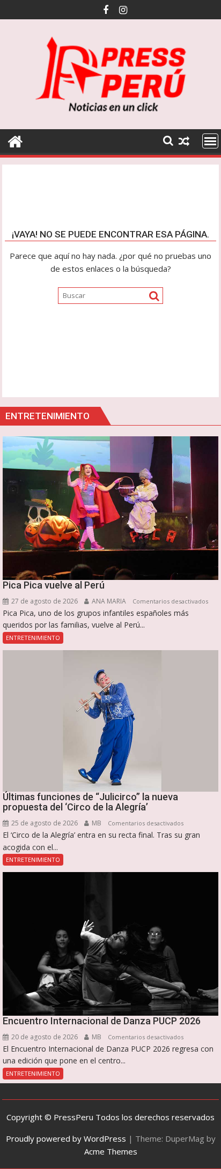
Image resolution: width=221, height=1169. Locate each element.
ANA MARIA (108, 601)
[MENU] (210, 140)
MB (95, 823)
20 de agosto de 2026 (44, 1036)
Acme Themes (110, 1151)
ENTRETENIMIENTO (33, 638)
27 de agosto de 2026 (44, 601)
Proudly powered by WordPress (66, 1138)
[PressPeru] (15, 140)
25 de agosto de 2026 (44, 823)
